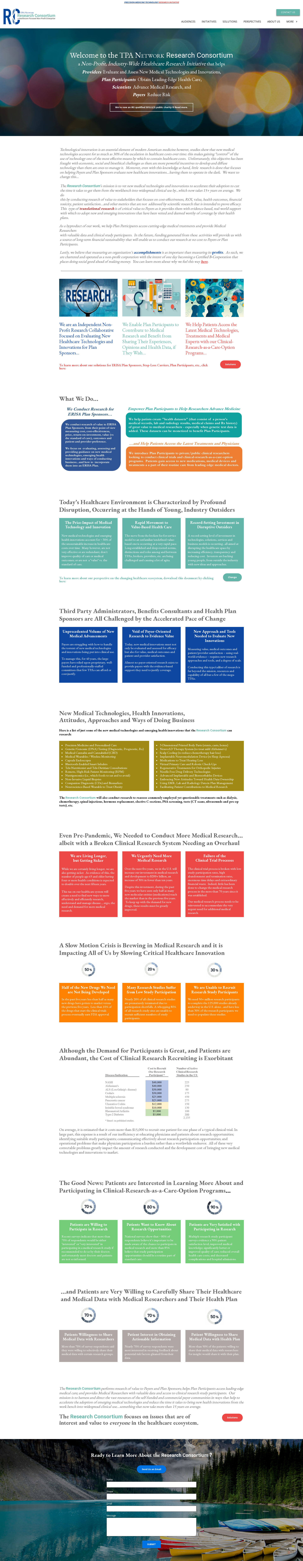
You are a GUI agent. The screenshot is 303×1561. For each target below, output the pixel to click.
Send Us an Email (151, 1469)
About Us (273, 21)
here (204, 261)
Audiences (188, 21)
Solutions (230, 21)
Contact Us (288, 12)
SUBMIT (151, 1544)
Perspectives (252, 21)
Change (232, 577)
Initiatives (209, 21)
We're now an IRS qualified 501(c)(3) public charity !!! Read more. (151, 107)
